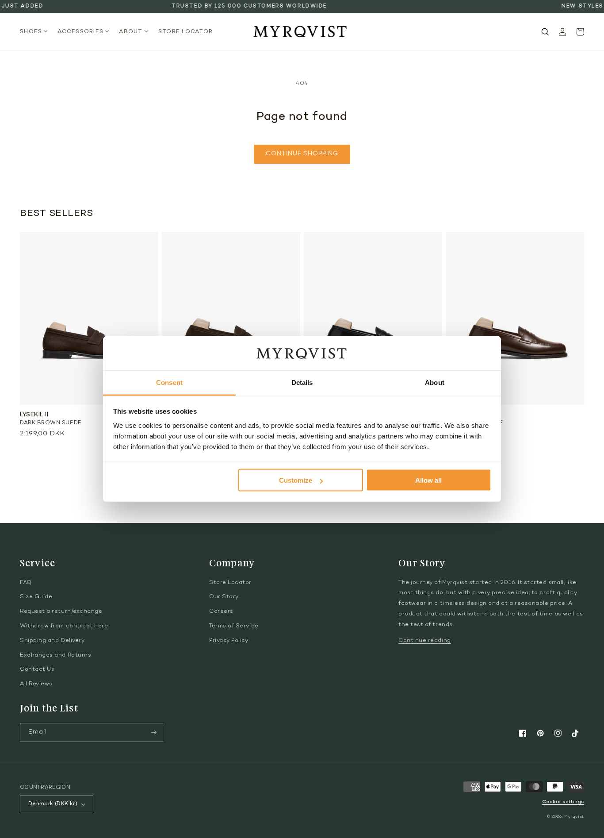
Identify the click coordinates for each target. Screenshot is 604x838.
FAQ (26, 582)
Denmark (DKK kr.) (52, 804)
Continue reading (424, 640)
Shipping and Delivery (52, 640)
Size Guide (36, 596)
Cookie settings (563, 802)
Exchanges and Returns (55, 655)
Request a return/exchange (61, 611)
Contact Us (37, 669)
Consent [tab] (169, 382)
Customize (295, 480)
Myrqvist (574, 816)
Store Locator (230, 582)
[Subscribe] (154, 732)
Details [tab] (302, 382)
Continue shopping (302, 154)
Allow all (428, 480)
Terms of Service (234, 626)
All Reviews (36, 684)
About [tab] (434, 382)
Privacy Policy (228, 640)
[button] (36, 32)
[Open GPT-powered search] (545, 32)
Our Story (224, 596)
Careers (221, 611)
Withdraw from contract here (64, 626)
